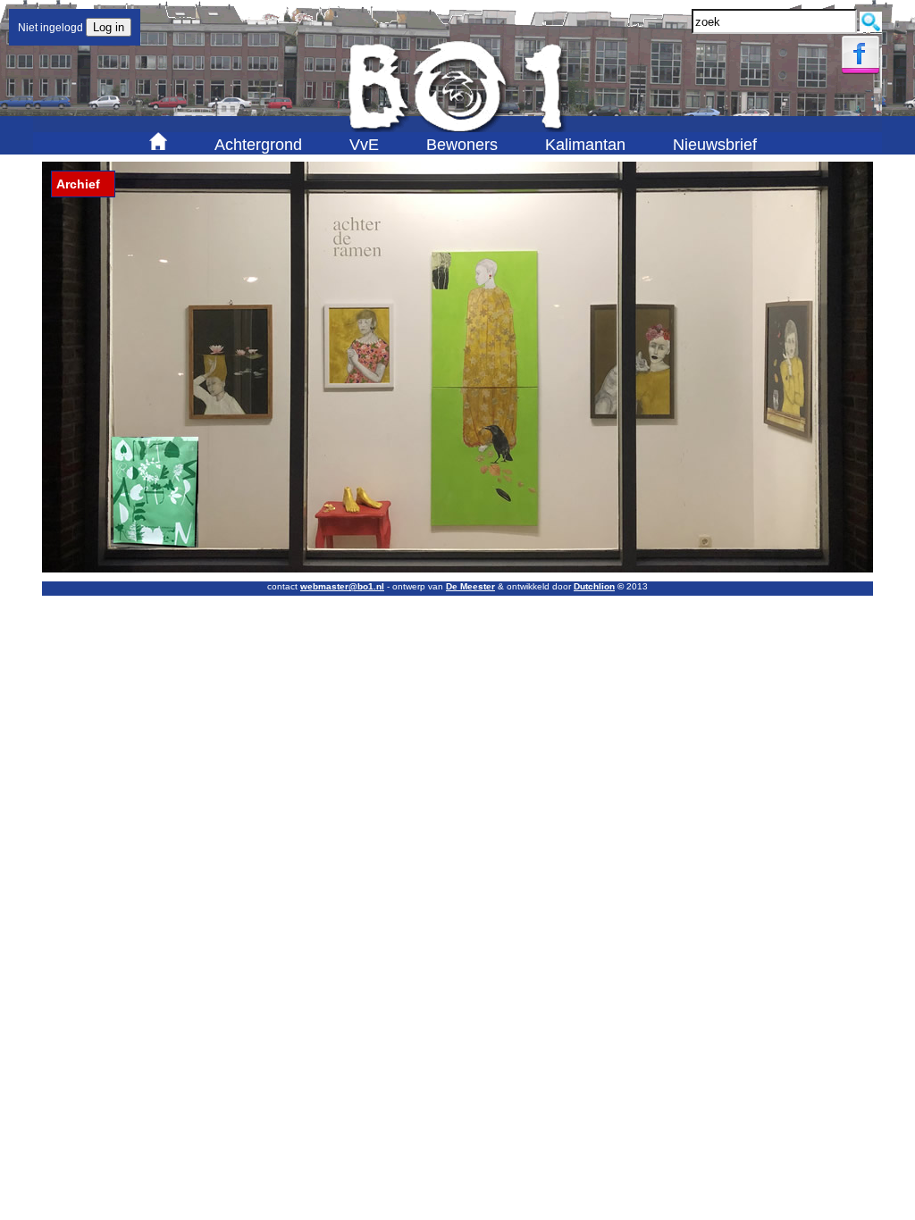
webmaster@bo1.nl (342, 586)
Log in (108, 27)
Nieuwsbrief (715, 145)
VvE (364, 145)
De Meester (470, 586)
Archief (78, 184)
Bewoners (462, 145)
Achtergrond (258, 145)
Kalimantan (585, 145)
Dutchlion (594, 586)
